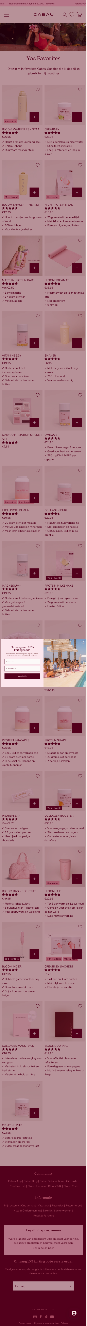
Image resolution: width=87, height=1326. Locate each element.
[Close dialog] (82, 641)
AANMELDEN (20, 676)
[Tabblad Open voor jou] (71, 1313)
